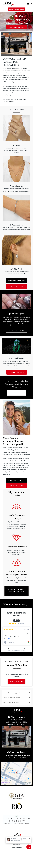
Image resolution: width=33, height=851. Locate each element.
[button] (28, 4)
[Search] (31, 4)
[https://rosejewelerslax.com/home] (7, 4)
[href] (16, 773)
